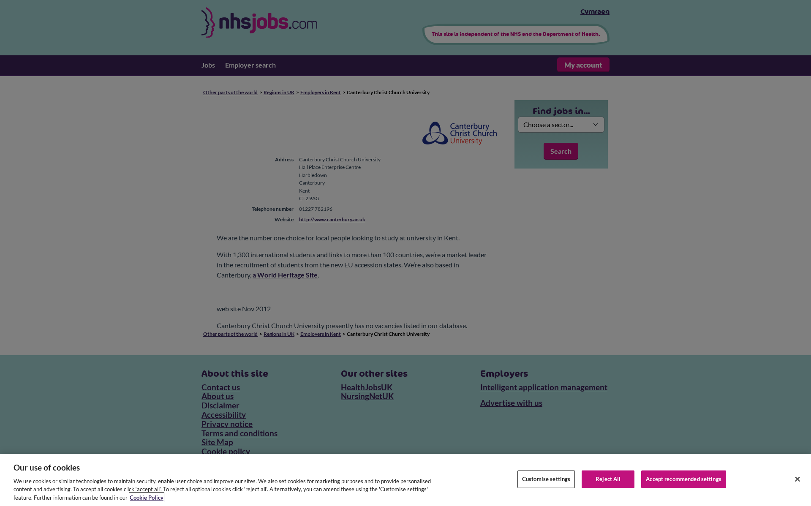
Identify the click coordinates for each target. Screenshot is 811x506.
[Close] (797, 479)
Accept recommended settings (683, 479)
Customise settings (546, 479)
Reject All (608, 479)
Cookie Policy (146, 497)
